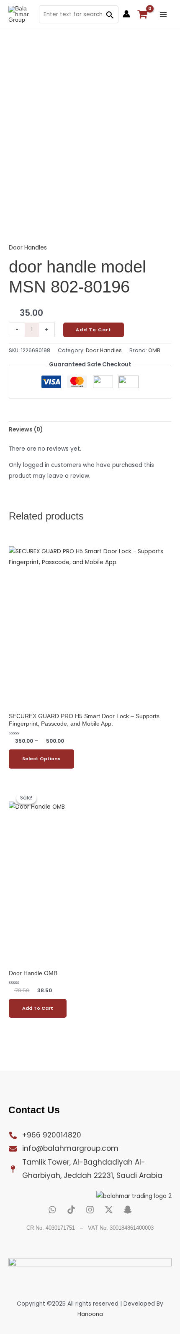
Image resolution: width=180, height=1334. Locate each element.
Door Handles (28, 248)
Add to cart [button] (37, 1008)
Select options (41, 759)
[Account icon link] (126, 14)
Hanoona (90, 1314)
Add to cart (93, 330)
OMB (154, 350)
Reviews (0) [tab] (26, 430)
